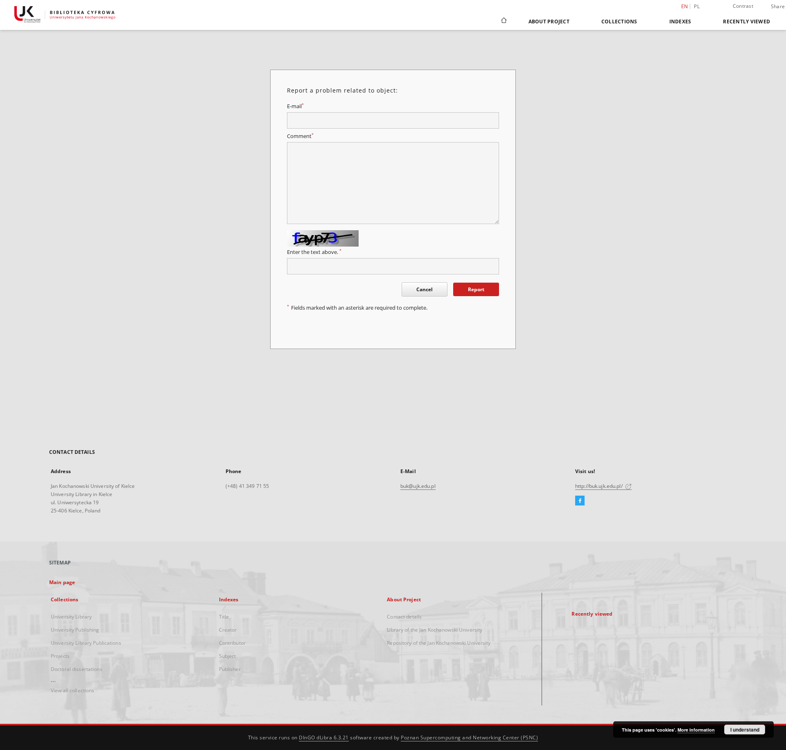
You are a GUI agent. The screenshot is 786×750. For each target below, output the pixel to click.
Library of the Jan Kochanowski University (434, 629)
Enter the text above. (314, 252)
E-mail (295, 106)
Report (476, 289)
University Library (71, 616)
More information (696, 730)
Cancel (424, 289)
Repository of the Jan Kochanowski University (438, 642)
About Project (549, 21)
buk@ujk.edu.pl (418, 486)
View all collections (72, 690)
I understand (744, 729)
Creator (228, 629)
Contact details (404, 616)
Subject (227, 656)
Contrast (743, 5)
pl (697, 6)
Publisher (230, 669)
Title (224, 616)
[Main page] (503, 21)
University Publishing (75, 629)
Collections (619, 21)
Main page (62, 582)
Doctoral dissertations (76, 669)
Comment (300, 136)
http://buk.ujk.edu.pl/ (599, 486)
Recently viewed (746, 21)
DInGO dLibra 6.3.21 (324, 737)
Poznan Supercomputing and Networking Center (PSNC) (469, 737)
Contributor (232, 642)
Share (778, 6)
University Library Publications (86, 642)
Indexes (680, 21)
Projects (60, 656)
